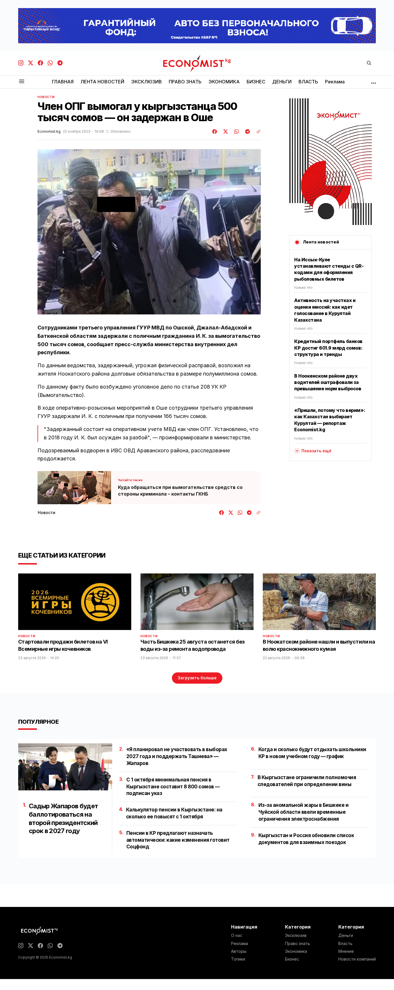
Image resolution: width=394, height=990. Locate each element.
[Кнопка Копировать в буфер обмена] (256, 131)
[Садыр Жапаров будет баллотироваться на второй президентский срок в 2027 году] (65, 766)
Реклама (239, 943)
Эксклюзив (296, 935)
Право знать (297, 943)
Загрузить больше (197, 677)
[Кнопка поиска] (369, 63)
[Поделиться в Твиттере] (224, 131)
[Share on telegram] (246, 131)
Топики (238, 959)
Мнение (346, 951)
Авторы (238, 951)
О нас (236, 935)
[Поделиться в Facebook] (215, 131)
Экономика (296, 951)
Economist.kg (49, 132)
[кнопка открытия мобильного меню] (21, 82)
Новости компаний (357, 959)
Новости (46, 96)
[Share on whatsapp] (235, 131)
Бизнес (292, 959)
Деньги (345, 935)
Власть (345, 943)
